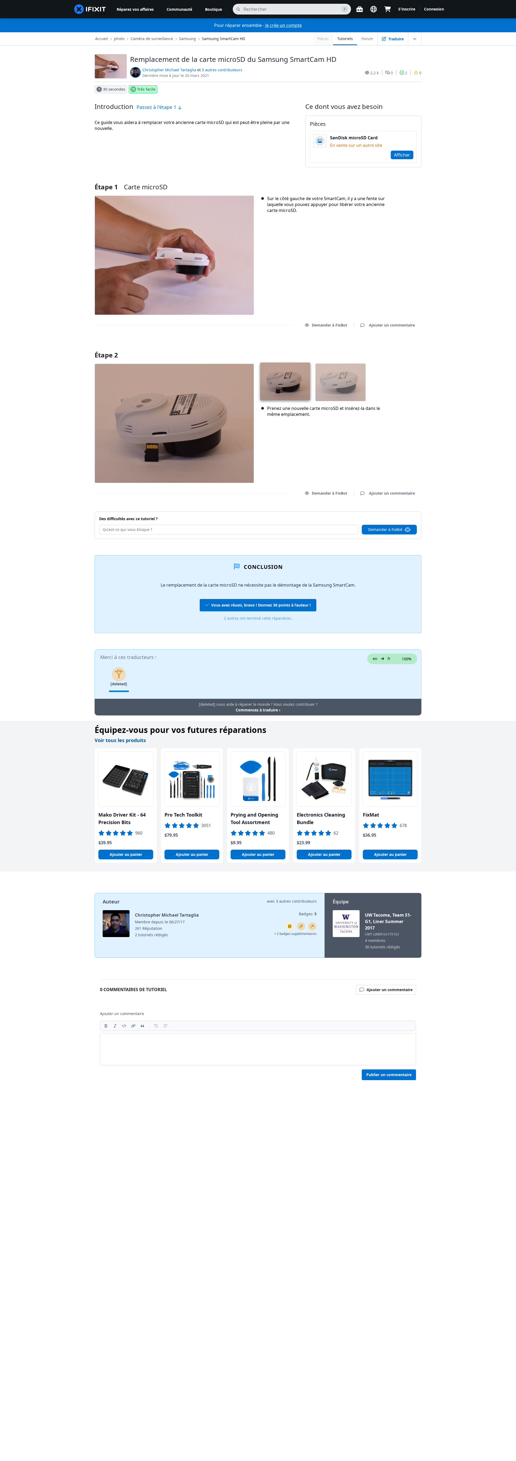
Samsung (187, 38)
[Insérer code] (124, 1026)
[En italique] (115, 1026)
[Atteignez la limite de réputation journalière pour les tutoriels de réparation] (289, 926)
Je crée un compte (283, 25)
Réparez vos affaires (135, 9)
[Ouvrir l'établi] (359, 9)
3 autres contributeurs (222, 69)
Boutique (213, 9)
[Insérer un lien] (133, 1026)
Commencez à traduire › (258, 709)
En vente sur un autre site (356, 145)
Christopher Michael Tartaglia (169, 69)
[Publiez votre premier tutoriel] (301, 926)
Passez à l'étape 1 (157, 107)
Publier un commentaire (388, 1074)
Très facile (146, 89)
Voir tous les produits (120, 740)
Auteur (111, 901)
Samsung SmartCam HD (223, 38)
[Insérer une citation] (142, 1026)
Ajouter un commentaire (387, 348)
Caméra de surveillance (152, 38)
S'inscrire (406, 9)
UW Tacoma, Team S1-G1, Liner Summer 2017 (388, 921)
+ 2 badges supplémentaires (295, 933)
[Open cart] (387, 9)
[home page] (90, 9)
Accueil (101, 38)
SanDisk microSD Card (354, 138)
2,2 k (374, 72)
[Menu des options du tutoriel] (414, 38)
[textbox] (258, 1049)
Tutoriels (345, 38)
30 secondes (114, 89)
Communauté (179, 9)
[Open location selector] (373, 9)
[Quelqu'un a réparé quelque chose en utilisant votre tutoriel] (312, 926)
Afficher (402, 155)
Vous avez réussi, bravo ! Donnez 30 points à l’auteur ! (261, 605)
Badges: (308, 913)
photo (119, 38)
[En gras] (106, 1026)
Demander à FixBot (329, 325)
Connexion (434, 9)
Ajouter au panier (126, 854)
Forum (367, 38)
